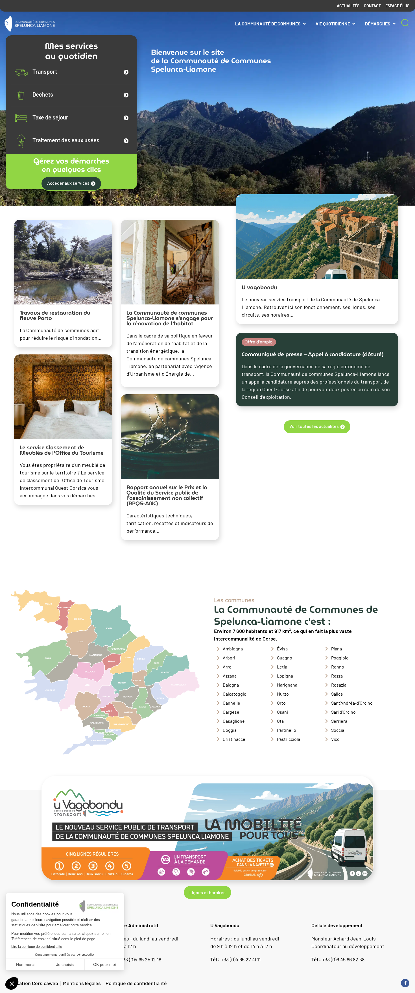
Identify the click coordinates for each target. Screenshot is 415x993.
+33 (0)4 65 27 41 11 (235, 959)
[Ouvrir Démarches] (394, 23)
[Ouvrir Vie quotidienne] (353, 23)
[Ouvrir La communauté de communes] (304, 23)
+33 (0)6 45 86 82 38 (337, 959)
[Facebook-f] (405, 983)
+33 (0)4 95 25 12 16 (135, 959)
